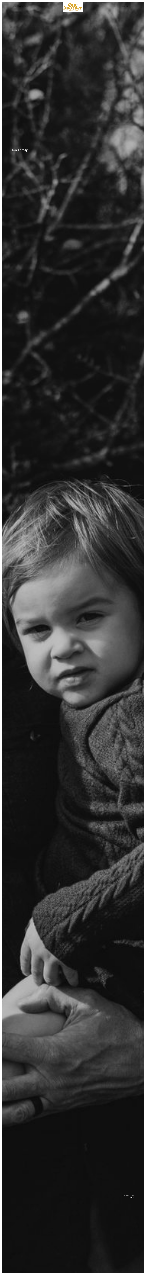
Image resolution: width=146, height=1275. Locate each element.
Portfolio (116, 7)
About (21, 7)
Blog (132, 7)
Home (14, 7)
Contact (125, 7)
